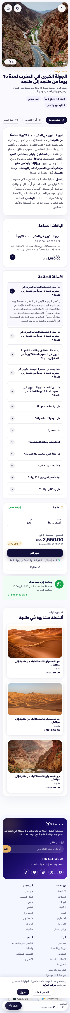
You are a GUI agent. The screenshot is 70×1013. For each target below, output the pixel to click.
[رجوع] (62, 8)
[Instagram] (43, 872)
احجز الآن (35, 553)
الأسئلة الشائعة (58, 959)
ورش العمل (60, 929)
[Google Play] (50, 998)
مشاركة (33, 567)
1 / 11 (8, 61)
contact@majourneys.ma (47, 864)
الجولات (62, 897)
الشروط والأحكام (57, 970)
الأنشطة (61, 891)
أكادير (30, 907)
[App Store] (20, 998)
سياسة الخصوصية (56, 975)
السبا (63, 913)
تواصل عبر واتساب (22, 943)
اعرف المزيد (50, 984)
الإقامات (62, 907)
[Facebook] (60, 872)
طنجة (29, 929)
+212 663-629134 (53, 859)
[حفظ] (18, 8)
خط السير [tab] (8, 120)
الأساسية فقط (42, 992)
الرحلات (62, 902)
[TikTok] (26, 872)
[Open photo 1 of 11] (35, 34)
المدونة (62, 954)
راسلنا (29, 948)
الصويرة (28, 913)
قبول (23, 992)
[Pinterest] (34, 872)
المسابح (61, 918)
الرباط (29, 923)
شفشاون (28, 918)
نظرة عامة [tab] (54, 120)
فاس (30, 902)
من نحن (62, 943)
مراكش (29, 891)
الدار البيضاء (26, 897)
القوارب (62, 923)
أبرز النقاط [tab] (31, 120)
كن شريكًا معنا (58, 948)
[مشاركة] (8, 8)
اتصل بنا (61, 964)
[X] (51, 872)
